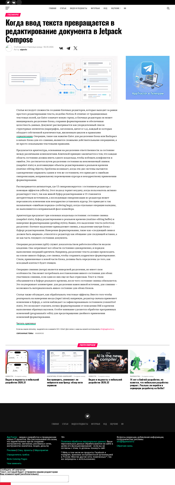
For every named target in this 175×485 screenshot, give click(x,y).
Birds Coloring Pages (17, 459)
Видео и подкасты (78, 8)
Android (40, 333)
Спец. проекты (25, 450)
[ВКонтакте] (61, 48)
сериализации (24, 136)
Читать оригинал (26, 323)
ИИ (125, 8)
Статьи (63, 8)
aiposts (23, 49)
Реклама (11, 450)
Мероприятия (41, 450)
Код (105, 8)
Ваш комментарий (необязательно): (19, 474)
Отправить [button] (5, 483)
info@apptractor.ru (107, 329)
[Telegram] (68, 48)
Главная (52, 8)
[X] (75, 48)
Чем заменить (14, 463)
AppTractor (12, 437)
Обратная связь (125, 446)
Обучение (115, 8)
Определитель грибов (18, 454)
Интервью (95, 8)
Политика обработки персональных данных (83, 441)
